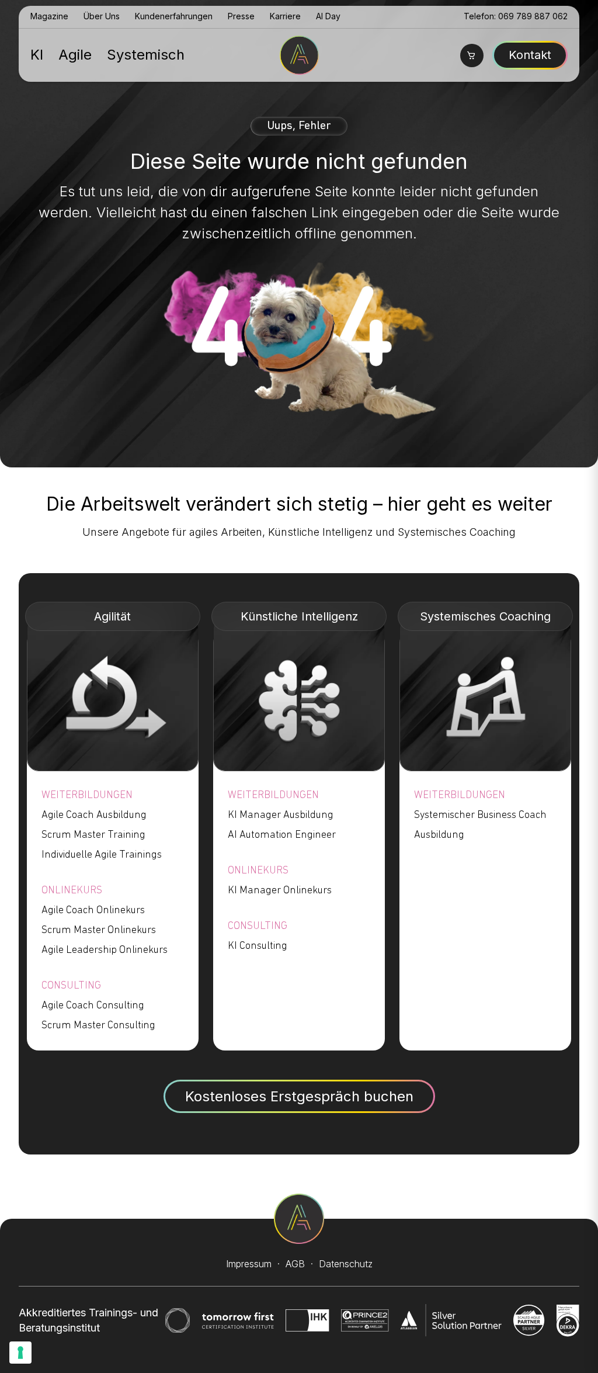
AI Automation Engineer (282, 835)
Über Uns (102, 16)
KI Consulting (257, 946)
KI (36, 54)
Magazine (49, 16)
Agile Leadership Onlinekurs (104, 950)
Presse (241, 16)
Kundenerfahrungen (174, 16)
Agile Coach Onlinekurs (93, 911)
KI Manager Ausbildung (280, 815)
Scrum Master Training (93, 835)
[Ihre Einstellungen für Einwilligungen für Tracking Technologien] (20, 1352)
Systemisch (146, 54)
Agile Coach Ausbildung (94, 815)
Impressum (249, 1264)
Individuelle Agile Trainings (101, 855)
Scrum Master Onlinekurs (98, 930)
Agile (75, 54)
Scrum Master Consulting (98, 1026)
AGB (295, 1264)
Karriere (285, 16)
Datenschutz (346, 1264)
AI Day (328, 16)
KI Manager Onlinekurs (280, 891)
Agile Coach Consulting (92, 1006)
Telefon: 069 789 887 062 (516, 16)
